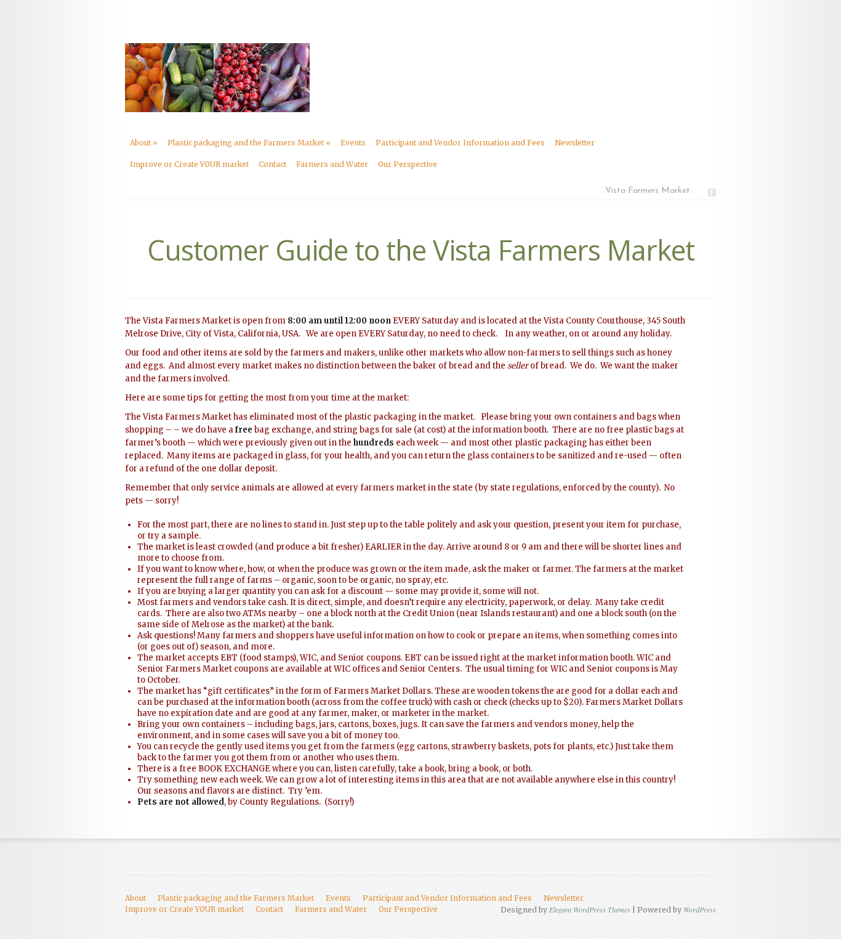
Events (353, 142)
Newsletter (575, 142)
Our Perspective (407, 164)
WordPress (699, 909)
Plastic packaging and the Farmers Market (249, 142)
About (144, 142)
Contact (272, 164)
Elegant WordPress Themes (589, 909)
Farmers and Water (332, 164)
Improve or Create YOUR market (189, 164)
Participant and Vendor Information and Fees (460, 142)
